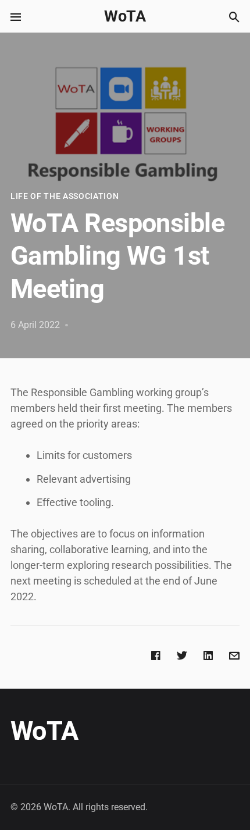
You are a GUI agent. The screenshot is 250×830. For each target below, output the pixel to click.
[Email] (234, 655)
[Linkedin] (208, 655)
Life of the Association (64, 196)
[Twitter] (182, 655)
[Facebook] (156, 655)
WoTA (125, 16)
